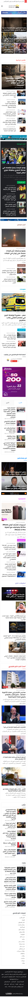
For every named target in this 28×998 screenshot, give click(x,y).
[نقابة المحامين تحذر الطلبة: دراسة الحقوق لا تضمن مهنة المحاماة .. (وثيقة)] (14, 24)
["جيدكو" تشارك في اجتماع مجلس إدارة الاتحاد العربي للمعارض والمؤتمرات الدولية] (21, 445)
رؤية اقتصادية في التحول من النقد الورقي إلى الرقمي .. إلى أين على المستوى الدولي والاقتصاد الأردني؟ (9, 814)
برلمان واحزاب (21, 924)
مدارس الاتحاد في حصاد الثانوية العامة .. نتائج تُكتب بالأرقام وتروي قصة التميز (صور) (14, 694)
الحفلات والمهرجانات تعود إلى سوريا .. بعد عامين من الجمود (15, 487)
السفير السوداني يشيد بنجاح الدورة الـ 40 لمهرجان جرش (14, 758)
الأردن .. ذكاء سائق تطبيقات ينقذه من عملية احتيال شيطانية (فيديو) (14, 790)
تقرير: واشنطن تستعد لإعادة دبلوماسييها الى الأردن (9, 281)
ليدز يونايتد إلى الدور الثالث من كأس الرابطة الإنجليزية (9, 189)
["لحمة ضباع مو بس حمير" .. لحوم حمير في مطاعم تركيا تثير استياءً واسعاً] (22, 343)
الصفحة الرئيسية (20, 981)
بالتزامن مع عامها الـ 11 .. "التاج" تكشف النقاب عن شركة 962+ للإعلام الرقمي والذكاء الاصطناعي (14, 638)
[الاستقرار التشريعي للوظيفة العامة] (21, 423)
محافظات (22, 953)
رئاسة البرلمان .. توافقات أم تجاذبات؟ (7, 51)
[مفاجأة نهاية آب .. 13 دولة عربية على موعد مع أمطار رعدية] (21, 335)
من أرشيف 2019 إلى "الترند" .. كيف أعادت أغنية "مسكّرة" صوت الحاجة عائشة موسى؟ (14, 618)
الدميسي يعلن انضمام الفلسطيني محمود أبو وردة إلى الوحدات (9, 213)
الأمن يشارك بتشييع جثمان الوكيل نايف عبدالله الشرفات (10, 887)
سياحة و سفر (22, 941)
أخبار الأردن (22, 917)
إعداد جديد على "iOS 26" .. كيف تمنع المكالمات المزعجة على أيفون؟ (9, 547)
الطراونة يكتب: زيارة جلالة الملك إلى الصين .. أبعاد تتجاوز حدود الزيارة (9, 852)
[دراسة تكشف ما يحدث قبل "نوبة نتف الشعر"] (23, 129)
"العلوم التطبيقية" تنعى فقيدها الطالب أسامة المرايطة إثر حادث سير (10, 870)
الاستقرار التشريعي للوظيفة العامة (9, 422)
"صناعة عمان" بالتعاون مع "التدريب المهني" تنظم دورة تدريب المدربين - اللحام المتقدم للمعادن (9, 412)
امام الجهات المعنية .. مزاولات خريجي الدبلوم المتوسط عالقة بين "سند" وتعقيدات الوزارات (15, 658)
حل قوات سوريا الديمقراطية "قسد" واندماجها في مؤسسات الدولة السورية (9, 104)
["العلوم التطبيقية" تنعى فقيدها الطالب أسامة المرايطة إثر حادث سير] (21, 869)
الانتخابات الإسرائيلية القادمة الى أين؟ (14, 727)
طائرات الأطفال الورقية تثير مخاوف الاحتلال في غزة (9, 95)
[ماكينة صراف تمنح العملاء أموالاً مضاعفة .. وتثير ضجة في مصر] (21, 120)
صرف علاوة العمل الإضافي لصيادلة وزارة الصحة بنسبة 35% (9, 114)
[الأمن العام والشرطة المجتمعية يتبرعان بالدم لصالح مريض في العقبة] (20, 48)
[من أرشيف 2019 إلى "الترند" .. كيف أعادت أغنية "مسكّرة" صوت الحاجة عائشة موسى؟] (21, 607)
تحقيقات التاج (22, 929)
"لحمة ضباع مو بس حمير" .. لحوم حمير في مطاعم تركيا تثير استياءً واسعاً (9, 345)
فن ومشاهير (22, 948)
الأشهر (7, 402)
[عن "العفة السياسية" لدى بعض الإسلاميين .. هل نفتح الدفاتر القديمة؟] (14, 76)
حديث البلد (22, 936)
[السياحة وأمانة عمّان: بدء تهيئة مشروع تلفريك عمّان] (20, 37)
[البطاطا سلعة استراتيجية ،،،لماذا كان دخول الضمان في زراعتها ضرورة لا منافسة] (21, 833)
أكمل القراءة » (21, 182)
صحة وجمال (22, 944)
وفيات (23, 963)
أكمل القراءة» (21, 265)
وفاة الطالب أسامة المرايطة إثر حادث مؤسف (10, 895)
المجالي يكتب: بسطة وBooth (9, 844)
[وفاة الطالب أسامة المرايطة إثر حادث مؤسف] (21, 895)
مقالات (23, 956)
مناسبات (23, 958)
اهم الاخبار (22, 927)
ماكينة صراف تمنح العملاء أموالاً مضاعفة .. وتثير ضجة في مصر (9, 122)
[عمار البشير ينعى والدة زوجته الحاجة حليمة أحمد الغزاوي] (21, 879)
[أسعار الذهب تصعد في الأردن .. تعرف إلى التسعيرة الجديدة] (7, 37)
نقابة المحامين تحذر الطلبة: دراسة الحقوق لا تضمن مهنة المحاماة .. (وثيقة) (14, 30)
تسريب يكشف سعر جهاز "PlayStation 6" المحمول (9, 575)
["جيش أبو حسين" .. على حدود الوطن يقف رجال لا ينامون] (21, 825)
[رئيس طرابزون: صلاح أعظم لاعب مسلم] (21, 204)
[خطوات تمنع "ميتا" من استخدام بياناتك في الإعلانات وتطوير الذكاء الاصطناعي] (21, 554)
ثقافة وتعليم (22, 932)
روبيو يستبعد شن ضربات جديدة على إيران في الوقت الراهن (15, 253)
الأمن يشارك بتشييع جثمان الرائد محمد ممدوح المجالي (10, 903)
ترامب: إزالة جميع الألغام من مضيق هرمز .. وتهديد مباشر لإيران (9, 272)
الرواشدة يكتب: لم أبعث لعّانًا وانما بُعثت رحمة (9, 430)
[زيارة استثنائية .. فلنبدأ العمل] (21, 438)
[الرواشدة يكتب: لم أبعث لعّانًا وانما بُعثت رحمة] (21, 430)
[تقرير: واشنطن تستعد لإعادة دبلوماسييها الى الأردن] (21, 279)
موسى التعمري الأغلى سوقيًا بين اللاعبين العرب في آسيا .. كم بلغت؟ (9, 198)
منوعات (23, 960)
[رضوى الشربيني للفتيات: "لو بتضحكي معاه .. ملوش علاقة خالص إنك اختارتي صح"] (14, 469)
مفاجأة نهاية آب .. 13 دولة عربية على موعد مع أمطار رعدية (10, 337)
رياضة (23, 939)
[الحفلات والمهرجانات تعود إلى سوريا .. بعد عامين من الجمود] (14, 483)
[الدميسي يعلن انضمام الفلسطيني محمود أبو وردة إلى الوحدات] (22, 211)
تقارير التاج (6, 984)
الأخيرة (20, 402)
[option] (14, 35)
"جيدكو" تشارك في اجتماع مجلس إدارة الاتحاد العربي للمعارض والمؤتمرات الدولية (9, 446)
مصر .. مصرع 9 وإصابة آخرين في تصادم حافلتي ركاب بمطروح (15, 318)
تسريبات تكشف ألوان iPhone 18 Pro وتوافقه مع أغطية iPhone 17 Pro (14, 527)
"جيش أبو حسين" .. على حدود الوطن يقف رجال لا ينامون (9, 825)
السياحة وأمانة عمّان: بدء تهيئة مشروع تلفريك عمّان (20, 42)
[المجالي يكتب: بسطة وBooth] (21, 845)
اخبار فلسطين (21, 922)
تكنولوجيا (23, 934)
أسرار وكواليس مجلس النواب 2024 (15, 986)
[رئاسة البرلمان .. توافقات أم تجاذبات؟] (7, 48)
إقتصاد (23, 920)
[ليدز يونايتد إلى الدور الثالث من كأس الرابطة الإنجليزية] (21, 187)
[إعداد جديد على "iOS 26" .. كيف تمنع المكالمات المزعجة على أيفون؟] (21, 545)
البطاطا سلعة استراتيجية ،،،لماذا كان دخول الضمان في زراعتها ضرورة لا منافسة (9, 835)
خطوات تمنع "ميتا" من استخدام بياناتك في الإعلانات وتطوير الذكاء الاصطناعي (9, 556)
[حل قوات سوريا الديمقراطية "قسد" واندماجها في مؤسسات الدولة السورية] (22, 102)
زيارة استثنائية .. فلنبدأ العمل (10, 437)
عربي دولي (22, 946)
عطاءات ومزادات (21, 951)
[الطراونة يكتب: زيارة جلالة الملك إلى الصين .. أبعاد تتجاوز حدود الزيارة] (21, 851)
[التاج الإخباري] (14, 6)
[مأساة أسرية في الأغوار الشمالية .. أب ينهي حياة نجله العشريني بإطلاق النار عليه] (14, 593)
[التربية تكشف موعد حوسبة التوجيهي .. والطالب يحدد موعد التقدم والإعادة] (21, 564)
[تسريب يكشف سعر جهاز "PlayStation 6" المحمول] (21, 574)
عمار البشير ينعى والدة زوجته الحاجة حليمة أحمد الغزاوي (10, 879)
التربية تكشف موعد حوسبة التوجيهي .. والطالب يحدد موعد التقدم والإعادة (10, 567)
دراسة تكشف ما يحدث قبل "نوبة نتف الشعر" (9, 130)
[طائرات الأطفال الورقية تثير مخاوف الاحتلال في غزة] (21, 93)
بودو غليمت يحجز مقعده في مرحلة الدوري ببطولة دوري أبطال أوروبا (14, 170)
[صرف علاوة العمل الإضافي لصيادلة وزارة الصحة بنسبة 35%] (22, 112)
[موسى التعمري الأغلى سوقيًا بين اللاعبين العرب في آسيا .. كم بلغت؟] (23, 196)
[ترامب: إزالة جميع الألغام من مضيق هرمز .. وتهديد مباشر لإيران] (21, 271)
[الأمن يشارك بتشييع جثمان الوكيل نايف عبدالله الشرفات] (21, 887)
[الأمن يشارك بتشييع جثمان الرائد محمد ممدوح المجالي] (21, 903)
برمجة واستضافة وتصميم (17, 993)
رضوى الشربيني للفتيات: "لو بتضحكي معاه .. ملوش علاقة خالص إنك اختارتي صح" (15, 474)
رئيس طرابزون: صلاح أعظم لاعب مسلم (10, 205)
